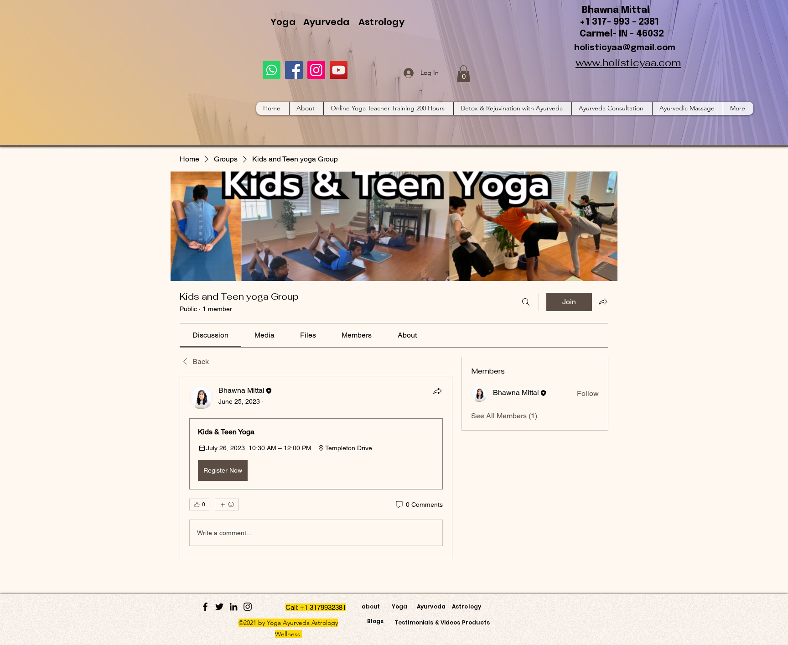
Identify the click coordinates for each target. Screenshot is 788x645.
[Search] (525, 302)
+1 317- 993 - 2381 (619, 22)
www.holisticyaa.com (628, 62)
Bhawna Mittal (615, 10)
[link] (210, 335)
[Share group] (602, 301)
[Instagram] (316, 70)
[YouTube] (338, 70)
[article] (316, 467)
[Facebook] (294, 70)
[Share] (437, 390)
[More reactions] (227, 504)
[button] (463, 73)
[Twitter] (219, 606)
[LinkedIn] (233, 606)
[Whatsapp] (271, 70)
